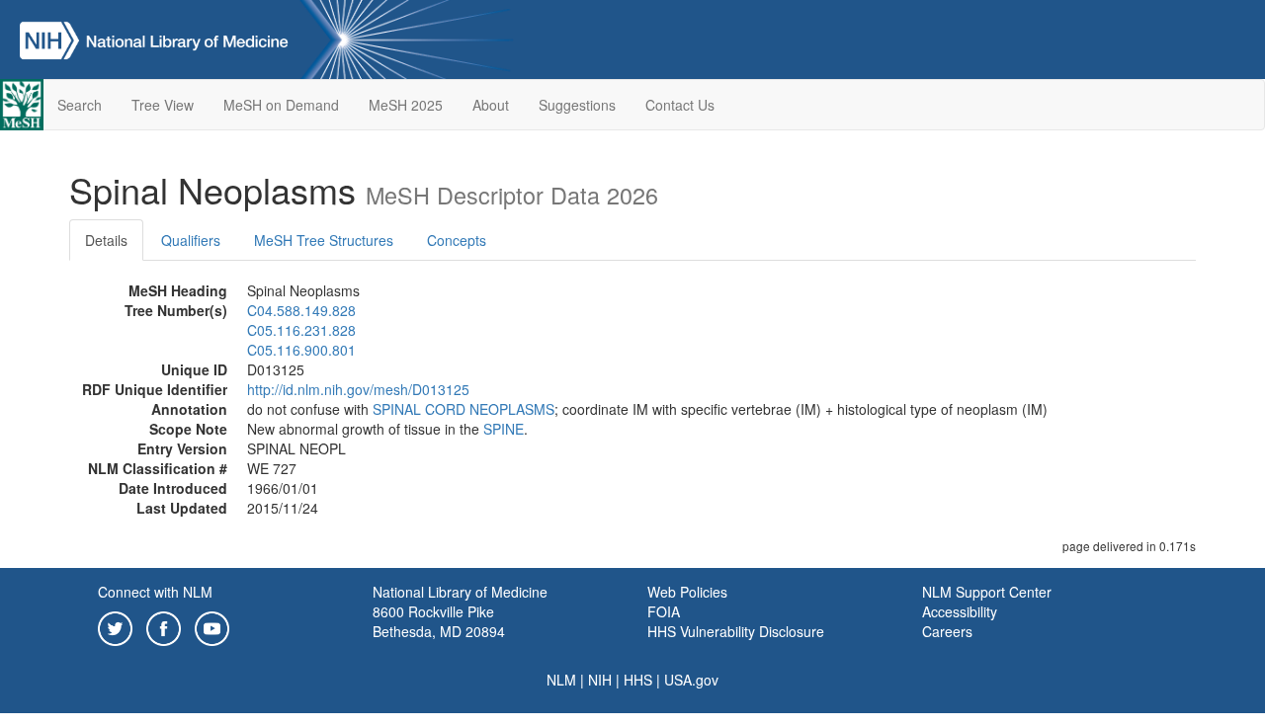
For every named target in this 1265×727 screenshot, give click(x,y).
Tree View (162, 105)
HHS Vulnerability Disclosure (735, 631)
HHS (638, 679)
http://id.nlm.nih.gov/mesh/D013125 (358, 389)
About (490, 105)
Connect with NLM (155, 592)
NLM (561, 679)
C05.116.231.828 (301, 330)
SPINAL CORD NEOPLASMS (463, 409)
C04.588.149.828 (301, 310)
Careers (947, 631)
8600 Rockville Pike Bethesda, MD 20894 (439, 621)
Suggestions (577, 105)
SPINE (503, 429)
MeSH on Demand (281, 105)
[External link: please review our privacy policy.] (115, 626)
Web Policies (687, 592)
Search (79, 105)
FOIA (663, 611)
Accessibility (959, 611)
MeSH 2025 (406, 105)
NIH (600, 679)
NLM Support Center (987, 592)
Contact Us (680, 105)
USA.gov (691, 679)
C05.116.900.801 (301, 350)
